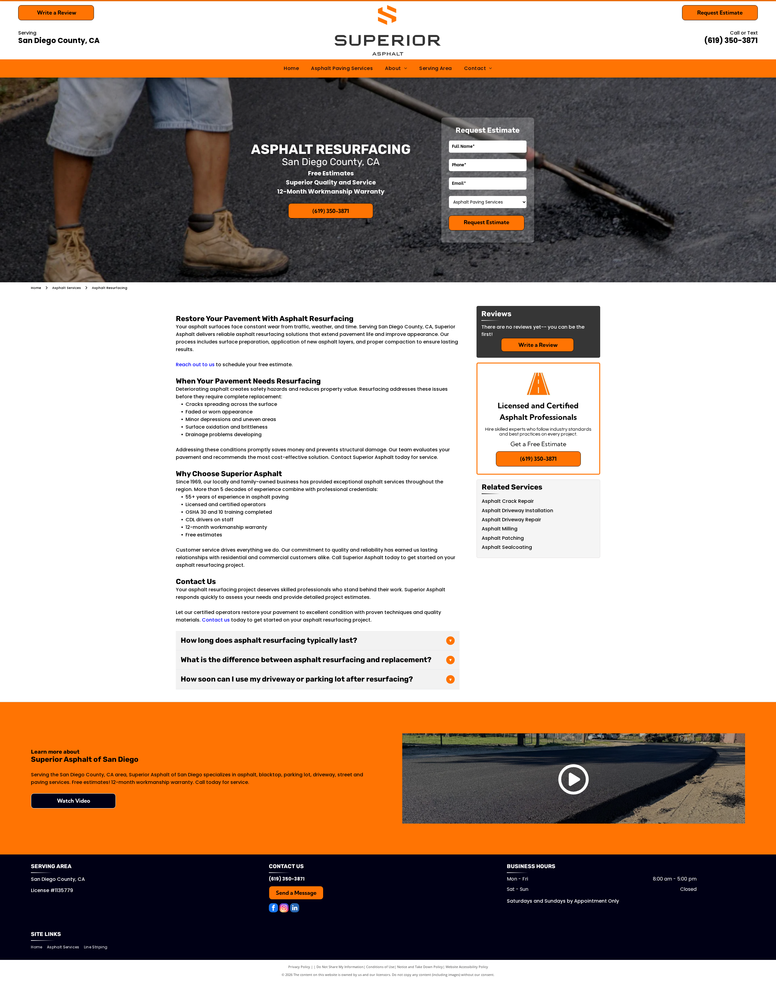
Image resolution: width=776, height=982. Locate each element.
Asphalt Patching (503, 538)
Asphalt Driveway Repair (511, 519)
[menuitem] (291, 68)
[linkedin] (294, 908)
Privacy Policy (299, 966)
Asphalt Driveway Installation (517, 510)
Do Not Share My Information (339, 966)
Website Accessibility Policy (467, 966)
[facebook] (273, 908)
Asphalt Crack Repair (508, 501)
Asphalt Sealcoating (507, 547)
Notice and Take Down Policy (420, 966)
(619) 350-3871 (731, 40)
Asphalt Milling (499, 528)
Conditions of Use (380, 966)
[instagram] (284, 908)
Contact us (216, 619)
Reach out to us (195, 364)
